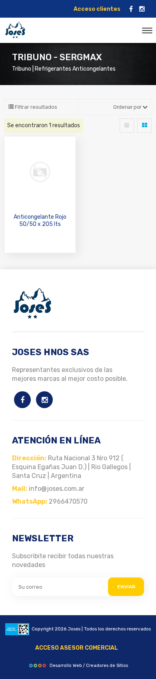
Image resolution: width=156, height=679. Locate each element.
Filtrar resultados (35, 107)
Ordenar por (127, 107)
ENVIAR (126, 587)
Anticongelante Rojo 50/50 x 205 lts (40, 220)
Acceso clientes (97, 9)
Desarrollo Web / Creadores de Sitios (89, 665)
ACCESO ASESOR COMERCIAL (76, 647)
